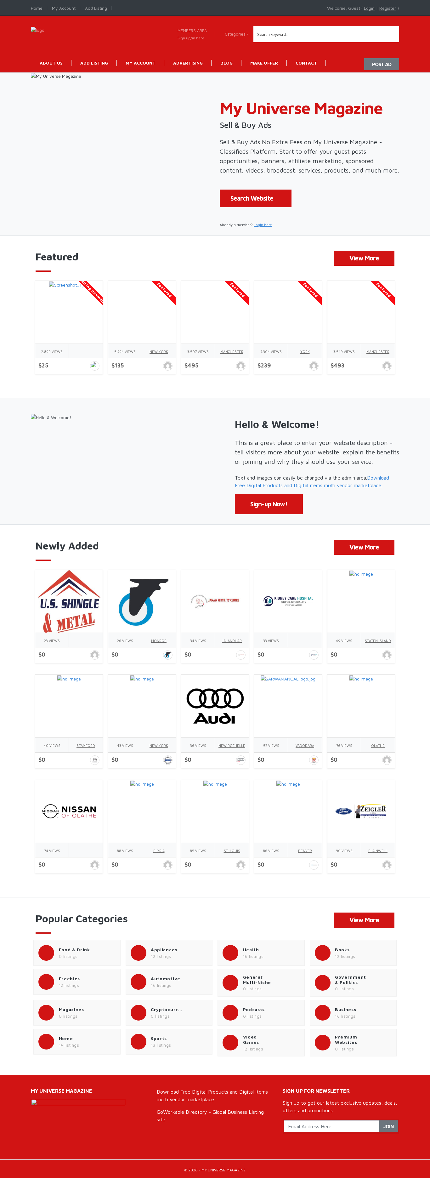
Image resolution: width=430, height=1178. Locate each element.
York (305, 352)
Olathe (378, 745)
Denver (305, 851)
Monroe (159, 641)
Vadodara (305, 745)
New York (159, 352)
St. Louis (232, 851)
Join (388, 1126)
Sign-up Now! (268, 504)
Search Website (251, 198)
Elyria (159, 851)
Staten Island (378, 641)
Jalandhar (232, 641)
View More (364, 258)
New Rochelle (231, 745)
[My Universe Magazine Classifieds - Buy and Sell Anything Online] (37, 29)
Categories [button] (235, 34)
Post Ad (381, 64)
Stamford (85, 745)
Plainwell (378, 851)
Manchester (231, 352)
